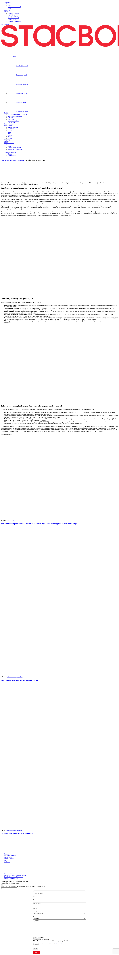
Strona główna (5, 160)
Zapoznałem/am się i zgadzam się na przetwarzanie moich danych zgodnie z (47, 943)
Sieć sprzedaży (8, 857)
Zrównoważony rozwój (10, 855)
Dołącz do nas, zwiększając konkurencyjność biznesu (19, 680)
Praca (5, 860)
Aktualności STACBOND (17, 160)
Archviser (7, 862)
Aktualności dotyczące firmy (15, 677)
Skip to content (5, 24)
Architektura (4, 180)
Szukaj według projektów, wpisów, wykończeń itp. (31, 886)
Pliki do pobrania (9, 858)
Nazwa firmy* (37, 903)
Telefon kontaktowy (38, 917)
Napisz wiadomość (38, 937)
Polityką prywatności (59, 943)
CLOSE (37, 952)
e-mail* (35, 912)
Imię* (35, 896)
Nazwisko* (36, 900)
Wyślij (35, 949)
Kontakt (6, 854)
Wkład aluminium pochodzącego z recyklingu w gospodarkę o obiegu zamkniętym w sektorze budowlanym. (39, 524)
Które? (35, 908)
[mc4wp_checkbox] (36, 944)
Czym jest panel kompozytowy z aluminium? (17, 833)
